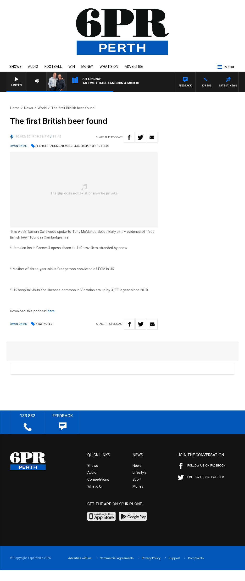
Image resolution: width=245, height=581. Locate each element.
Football (53, 66)
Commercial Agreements (117, 558)
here (51, 311)
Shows (15, 66)
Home (15, 108)
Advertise (134, 66)
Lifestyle (139, 472)
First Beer (42, 146)
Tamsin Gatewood (60, 146)
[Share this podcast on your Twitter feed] (140, 137)
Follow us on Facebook (206, 465)
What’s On (109, 66)
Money (87, 66)
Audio (33, 66)
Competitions (98, 479)
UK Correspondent (85, 146)
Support (174, 558)
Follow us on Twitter (205, 477)
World (42, 108)
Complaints (196, 558)
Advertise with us (80, 558)
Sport (137, 479)
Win (71, 66)
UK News (104, 146)
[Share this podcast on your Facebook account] (129, 137)
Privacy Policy (151, 558)
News (28, 108)
